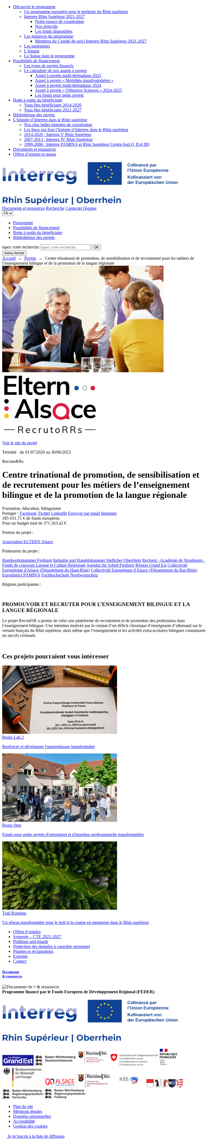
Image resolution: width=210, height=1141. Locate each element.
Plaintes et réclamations (33, 951)
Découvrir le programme (34, 6)
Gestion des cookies (30, 1126)
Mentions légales (27, 1111)
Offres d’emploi (26, 931)
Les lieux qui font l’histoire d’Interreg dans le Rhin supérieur (76, 129)
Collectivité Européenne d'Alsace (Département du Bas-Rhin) (144, 570)
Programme (23, 222)
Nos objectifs (46, 26)
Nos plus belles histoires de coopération (58, 124)
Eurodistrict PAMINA (21, 575)
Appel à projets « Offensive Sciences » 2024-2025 (78, 90)
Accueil (9, 258)
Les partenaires (37, 46)
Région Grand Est (151, 565)
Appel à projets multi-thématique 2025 (68, 75)
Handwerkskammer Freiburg (27, 560)
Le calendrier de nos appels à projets (55, 70)
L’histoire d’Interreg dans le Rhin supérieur (50, 119)
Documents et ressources (34, 149)
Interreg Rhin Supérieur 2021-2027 (54, 16)
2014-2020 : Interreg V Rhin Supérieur (57, 134)
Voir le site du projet (19, 443)
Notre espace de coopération (59, 21)
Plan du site (23, 1106)
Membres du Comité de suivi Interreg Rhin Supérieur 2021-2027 (91, 41)
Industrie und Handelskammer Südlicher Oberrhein (97, 560)
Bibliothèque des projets (34, 115)
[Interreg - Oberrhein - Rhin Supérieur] (90, 203)
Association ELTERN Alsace (27, 541)
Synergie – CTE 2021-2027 (37, 936)
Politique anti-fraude (30, 941)
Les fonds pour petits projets (59, 95)
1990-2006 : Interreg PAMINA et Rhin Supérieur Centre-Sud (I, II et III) (86, 144)
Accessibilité (24, 1121)
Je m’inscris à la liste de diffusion (36, 1136)
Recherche (55, 208)
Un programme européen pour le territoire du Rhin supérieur (76, 11)
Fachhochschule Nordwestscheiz (69, 575)
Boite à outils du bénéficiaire (37, 100)
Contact (20, 961)
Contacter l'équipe (81, 208)
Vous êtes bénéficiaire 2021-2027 (52, 110)
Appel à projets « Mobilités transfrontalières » (74, 80)
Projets (30, 258)
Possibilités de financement (36, 60)
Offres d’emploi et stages (34, 154)
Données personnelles (32, 1116)
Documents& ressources (12, 974)
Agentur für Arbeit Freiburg (110, 565)
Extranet (20, 956)
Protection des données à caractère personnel (51, 946)
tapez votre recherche (20, 247)
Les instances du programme (48, 36)
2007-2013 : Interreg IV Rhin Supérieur (58, 139)
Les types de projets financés (49, 65)
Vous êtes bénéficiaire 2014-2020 (52, 105)
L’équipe (31, 51)
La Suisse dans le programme (49, 56)
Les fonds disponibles (53, 31)
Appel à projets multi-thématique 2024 (68, 85)
